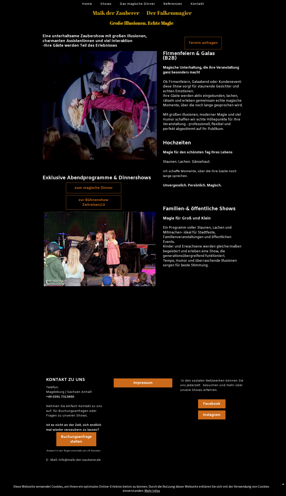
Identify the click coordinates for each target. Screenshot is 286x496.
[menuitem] (87, 4)
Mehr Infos (152, 490)
